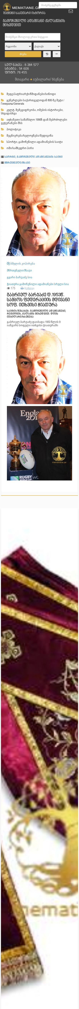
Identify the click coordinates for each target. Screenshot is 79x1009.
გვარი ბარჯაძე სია (19, 277)
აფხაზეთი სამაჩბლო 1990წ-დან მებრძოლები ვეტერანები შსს (34, 121)
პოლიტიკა (13, 129)
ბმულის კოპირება (22, 263)
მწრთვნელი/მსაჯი (17, 162)
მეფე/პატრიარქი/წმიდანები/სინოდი (31, 94)
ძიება (23, 54)
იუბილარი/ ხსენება (48, 79)
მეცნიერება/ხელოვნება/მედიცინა (29, 135)
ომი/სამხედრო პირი (20, 148)
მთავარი (22, 79)
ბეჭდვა (29, 288)
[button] (75, 171)
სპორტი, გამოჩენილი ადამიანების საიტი (34, 142)
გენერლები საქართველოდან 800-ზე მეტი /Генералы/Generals (32, 102)
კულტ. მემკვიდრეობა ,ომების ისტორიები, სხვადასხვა (32, 111)
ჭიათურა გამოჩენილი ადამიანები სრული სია (38, 284)
